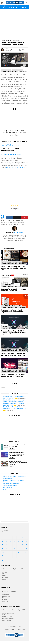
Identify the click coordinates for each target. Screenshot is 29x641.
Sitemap (6, 629)
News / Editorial (16, 262)
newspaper (5, 224)
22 (22, 548)
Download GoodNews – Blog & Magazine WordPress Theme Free (12, 311)
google (5, 489)
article (4, 221)
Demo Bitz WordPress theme (10, 145)
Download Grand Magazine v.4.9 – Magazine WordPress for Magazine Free (13, 268)
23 (26, 548)
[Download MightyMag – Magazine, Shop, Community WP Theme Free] (14, 346)
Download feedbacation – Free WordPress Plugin (18, 445)
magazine (17, 222)
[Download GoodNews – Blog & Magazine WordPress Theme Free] (14, 302)
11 (6, 545)
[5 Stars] (17, 205)
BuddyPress (5, 326)
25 (6, 552)
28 (18, 552)
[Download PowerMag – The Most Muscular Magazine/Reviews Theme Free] (14, 323)
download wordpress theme (14, 167)
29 (22, 552)
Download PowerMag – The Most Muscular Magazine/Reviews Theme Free (13, 332)
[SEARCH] (27, 2)
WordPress (22, 263)
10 (2, 545)
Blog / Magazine (6, 262)
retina (4, 226)
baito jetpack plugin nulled (10, 485)
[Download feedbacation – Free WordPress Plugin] (4, 447)
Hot (17, 7)
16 (26, 545)
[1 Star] (12, 205)
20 (14, 548)
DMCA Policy (14, 631)
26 (10, 552)
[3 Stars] (14, 205)
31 (2, 556)
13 (14, 545)
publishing (13, 224)
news (23, 222)
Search (26, 388)
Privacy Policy (21, 629)
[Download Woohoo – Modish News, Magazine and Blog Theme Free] (14, 366)
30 (26, 552)
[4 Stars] (15, 205)
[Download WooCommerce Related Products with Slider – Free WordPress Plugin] (4, 455)
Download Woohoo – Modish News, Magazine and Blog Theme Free (13, 375)
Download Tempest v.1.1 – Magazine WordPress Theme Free (13, 290)
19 (10, 548)
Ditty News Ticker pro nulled (11, 483)
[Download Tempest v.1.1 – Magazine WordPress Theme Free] (14, 281)
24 (2, 552)
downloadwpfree (7, 487)
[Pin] (24, 217)
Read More (12, 448)
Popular (11, 7)
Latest (5, 7)
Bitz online (19, 221)
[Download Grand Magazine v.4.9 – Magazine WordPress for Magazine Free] (14, 258)
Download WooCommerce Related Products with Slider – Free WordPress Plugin (17, 454)
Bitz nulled (11, 221)
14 (18, 545)
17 (2, 548)
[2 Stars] (13, 205)
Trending (23, 7)
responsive (21, 224)
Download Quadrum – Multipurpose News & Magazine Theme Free (18, 462)
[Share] (9, 217)
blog (3, 222)
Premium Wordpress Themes (9, 263)
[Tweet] (17, 217)
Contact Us (13, 629)
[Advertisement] (14, 23)
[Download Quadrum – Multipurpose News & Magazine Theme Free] (4, 464)
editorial (9, 222)
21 (18, 548)
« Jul (2, 560)
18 (6, 548)
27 (14, 552)
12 (10, 545)
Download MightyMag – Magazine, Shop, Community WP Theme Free (13, 354)
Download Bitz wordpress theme (11, 154)
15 (22, 545)
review (9, 226)
